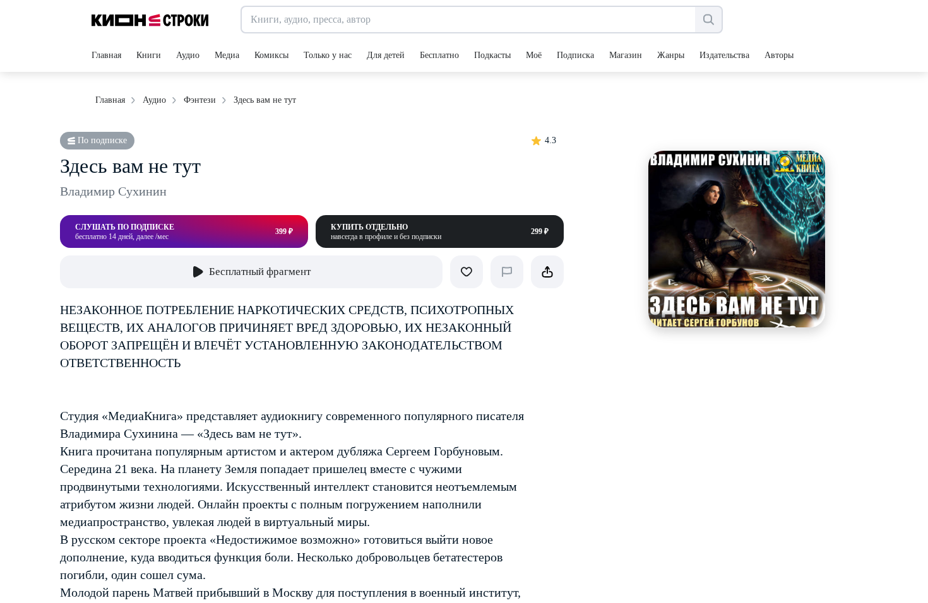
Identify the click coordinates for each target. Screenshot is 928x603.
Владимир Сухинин (113, 191)
